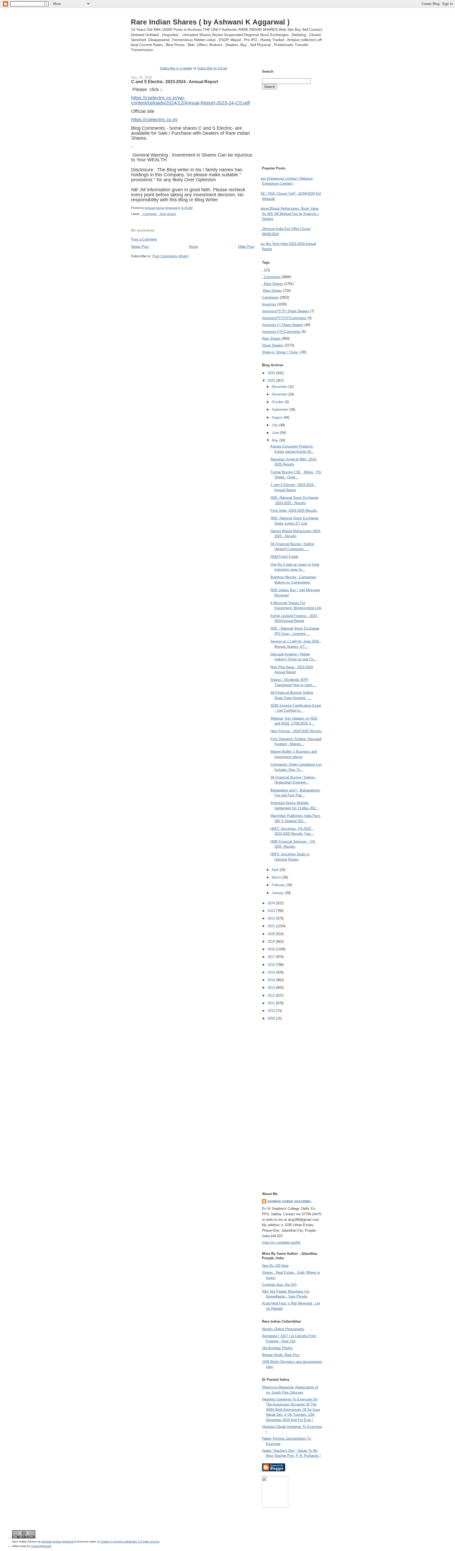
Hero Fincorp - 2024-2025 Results (296, 731)
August (278, 417)
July (275, 425)
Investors (269, 304)
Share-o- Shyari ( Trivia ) (280, 352)
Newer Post (140, 247)
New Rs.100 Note (275, 1266)
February (279, 885)
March (277, 877)
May (275, 440)
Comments (270, 297)
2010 (272, 1011)
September (280, 409)
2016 (272, 965)
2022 (272, 918)
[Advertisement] (192, 269)
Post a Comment (144, 239)
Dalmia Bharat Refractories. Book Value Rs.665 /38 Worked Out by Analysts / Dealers (288, 214)
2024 (272, 903)
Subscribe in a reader (176, 68)
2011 (272, 1003)
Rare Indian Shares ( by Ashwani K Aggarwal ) (210, 22)
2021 (272, 926)
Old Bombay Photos (277, 1348)
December (280, 387)
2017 (272, 957)
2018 (272, 949)
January (278, 893)
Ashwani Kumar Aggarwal (289, 1201)
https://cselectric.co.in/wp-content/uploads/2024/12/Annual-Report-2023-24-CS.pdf (190, 100)
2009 (272, 1018)
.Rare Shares (272, 291)
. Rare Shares (167, 213)
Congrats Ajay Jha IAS (279, 1285)
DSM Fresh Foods (284, 557)
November (280, 394)
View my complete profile (281, 1242)
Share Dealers (273, 345)
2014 (272, 980)
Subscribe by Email (212, 68)
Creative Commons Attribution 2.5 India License (129, 1541)
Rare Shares (271, 338)
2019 (272, 941)
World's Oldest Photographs (283, 1329)
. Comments (149, 213)
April (276, 870)
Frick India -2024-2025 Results (293, 511)
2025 (272, 381)
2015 (272, 972)
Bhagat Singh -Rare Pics (281, 1355)
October (278, 402)
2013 (272, 988)
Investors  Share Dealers (285, 311)
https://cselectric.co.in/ (154, 119)
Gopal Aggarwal (41, 1546)
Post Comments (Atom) (170, 256)
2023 (272, 911)
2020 (272, 934)
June (276, 433)
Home (193, 247)
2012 (272, 995)
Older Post (246, 247)
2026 (272, 373)
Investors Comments (284, 318)
